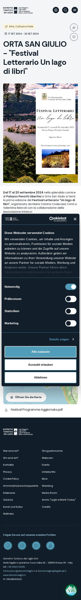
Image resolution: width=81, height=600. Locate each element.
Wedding (47, 485)
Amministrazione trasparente (20, 485)
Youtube (36, 545)
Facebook (8, 545)
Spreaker (50, 545)
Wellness (8, 513)
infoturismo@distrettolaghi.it (19, 571)
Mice (44, 478)
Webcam (47, 458)
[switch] (70, 299)
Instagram (22, 545)
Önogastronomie (52, 451)
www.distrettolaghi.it (14, 575)
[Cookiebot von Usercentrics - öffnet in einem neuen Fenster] (50, 219)
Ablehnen (40, 377)
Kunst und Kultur (13, 506)
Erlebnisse (9, 493)
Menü (75, 10)
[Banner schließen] (75, 219)
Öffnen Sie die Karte (28, 397)
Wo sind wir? (10, 458)
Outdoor (8, 499)
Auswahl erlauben (40, 364)
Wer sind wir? (11, 451)
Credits (46, 506)
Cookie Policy (11, 478)
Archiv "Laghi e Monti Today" (59, 499)
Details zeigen (59, 339)
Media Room (49, 493)
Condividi (74, 27)
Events (46, 464)
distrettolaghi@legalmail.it (52, 571)
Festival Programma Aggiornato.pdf (37, 409)
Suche (65, 10)
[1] (74, 37)
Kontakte (8, 464)
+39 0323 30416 (16, 566)
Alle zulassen (40, 351)
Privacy (7, 472)
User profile (56, 10)
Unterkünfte (48, 472)
